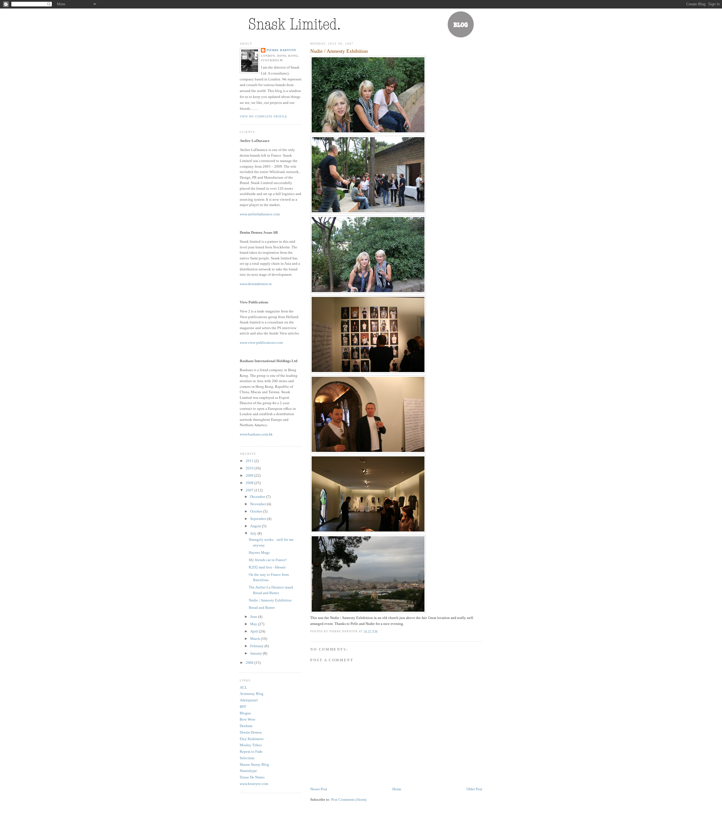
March (255, 638)
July (253, 533)
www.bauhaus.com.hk (256, 434)
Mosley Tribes (251, 745)
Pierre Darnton (281, 50)
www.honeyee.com (254, 784)
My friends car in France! (268, 560)
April (254, 631)
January (256, 653)
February (257, 646)
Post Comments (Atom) (348, 799)
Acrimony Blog (251, 694)
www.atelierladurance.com (260, 214)
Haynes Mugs (259, 552)
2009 (250, 475)
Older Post (474, 789)
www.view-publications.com (261, 342)
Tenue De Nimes (252, 777)
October (256, 511)
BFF (243, 707)
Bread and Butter (262, 607)
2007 (250, 490)
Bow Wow (247, 719)
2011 (250, 461)
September (258, 519)
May (254, 624)
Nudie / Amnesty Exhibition (339, 51)
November (258, 504)
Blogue (245, 713)
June (254, 616)
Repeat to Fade (251, 751)
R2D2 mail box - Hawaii (267, 567)
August (256, 526)
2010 (250, 468)
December (258, 497)
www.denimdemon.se (256, 284)
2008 (250, 483)
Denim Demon (251, 732)
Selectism (247, 758)
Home (396, 789)
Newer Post (318, 789)
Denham (246, 726)
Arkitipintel (249, 700)
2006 (250, 662)
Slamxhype (248, 771)
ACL (243, 687)
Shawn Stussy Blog (254, 764)
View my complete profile (263, 116)
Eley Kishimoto (252, 739)
